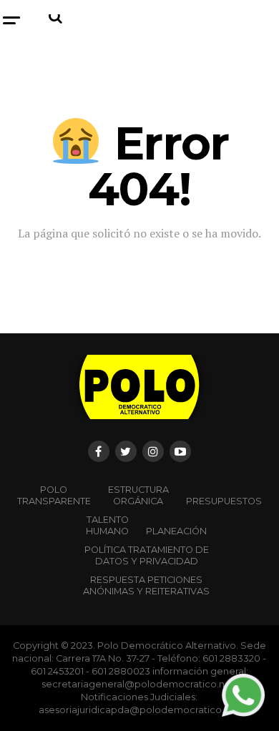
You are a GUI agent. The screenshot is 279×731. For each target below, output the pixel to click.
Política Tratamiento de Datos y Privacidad (146, 555)
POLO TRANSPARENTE (54, 495)
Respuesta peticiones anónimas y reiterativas (146, 585)
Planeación (176, 531)
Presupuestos (224, 501)
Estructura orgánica (138, 495)
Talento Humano (107, 525)
